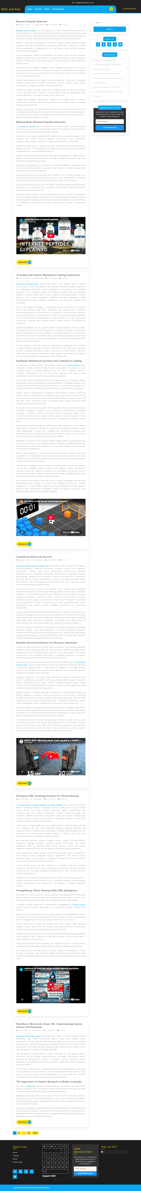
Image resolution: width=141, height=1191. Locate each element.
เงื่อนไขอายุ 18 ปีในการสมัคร (27, 284)
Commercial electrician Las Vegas (30, 566)
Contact (38, 9)
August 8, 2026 (24, 278)
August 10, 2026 (24, 25)
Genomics (31, 1086)
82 (29, 1133)
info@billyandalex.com (84, 3)
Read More (25, 262)
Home (29, 9)
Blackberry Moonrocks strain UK (29, 1036)
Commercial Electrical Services (34, 556)
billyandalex (39, 25)
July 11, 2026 (23, 1030)
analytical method (27, 126)
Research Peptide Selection (31, 21)
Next (35, 1133)
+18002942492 (129, 9)
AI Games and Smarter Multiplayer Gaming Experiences (48, 274)
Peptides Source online (26, 30)
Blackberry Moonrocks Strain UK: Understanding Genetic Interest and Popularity (108, 91)
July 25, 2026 (23, 799)
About (47, 9)
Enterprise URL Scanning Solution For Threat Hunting (47, 795)
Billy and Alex (11, 9)
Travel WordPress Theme (24, 1188)
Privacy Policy (58, 9)
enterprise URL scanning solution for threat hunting (40, 805)
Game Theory (74, 365)
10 (44, 1159)
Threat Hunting (78, 905)
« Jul (55, 1179)
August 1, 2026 (24, 560)
